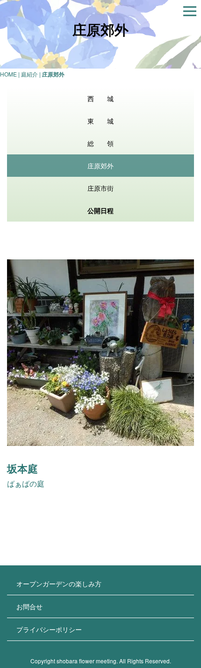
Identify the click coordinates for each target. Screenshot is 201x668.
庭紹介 (29, 74)
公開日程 (100, 210)
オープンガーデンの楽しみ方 (58, 583)
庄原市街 (100, 188)
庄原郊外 (100, 165)
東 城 (100, 120)
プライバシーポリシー (49, 629)
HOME (8, 74)
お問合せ (29, 606)
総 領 (100, 143)
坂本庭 (22, 468)
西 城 (100, 98)
